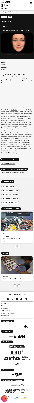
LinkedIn (25, 299)
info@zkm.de (5, 315)
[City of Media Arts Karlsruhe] (24, 398)
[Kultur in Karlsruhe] (17, 364)
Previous (15, 246)
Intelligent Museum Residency (17, 116)
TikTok (21, 299)
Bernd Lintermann (11, 198)
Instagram (12, 299)
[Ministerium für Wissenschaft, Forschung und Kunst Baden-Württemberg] (14, 325)
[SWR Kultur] (26, 358)
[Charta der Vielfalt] (13, 398)
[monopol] (17, 346)
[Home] (6, 5)
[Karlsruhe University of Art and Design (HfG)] (17, 384)
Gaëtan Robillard (11, 202)
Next (18, 246)
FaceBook (8, 299)
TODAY (4, 398)
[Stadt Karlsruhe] (26, 326)
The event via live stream (8, 163)
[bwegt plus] (17, 375)
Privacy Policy (18, 294)
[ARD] (17, 352)
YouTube (17, 299)
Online (3, 64)
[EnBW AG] (17, 336)
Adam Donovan (10, 186)
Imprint (10, 294)
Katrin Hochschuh (11, 194)
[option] (17, 227)
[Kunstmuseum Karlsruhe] (12, 391)
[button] (17, 43)
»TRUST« (14, 109)
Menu (31, 3)
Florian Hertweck (11, 190)
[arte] (12, 358)
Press (24, 294)
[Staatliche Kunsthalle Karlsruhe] (25, 391)
